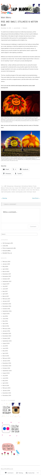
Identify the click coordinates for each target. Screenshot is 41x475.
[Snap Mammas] (20, 10)
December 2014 (7, 363)
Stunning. (4, 198)
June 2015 (5, 348)
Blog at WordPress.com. (7, 469)
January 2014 (6, 390)
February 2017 (6, 299)
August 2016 (6, 313)
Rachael (25, 28)
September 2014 (7, 371)
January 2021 (6, 264)
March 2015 (6, 356)
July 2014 (5, 375)
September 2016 (7, 311)
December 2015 (7, 333)
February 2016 (6, 328)
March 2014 (6, 385)
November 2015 (7, 336)
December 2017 (7, 274)
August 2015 (6, 343)
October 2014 (6, 368)
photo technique (27, 192)
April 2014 (5, 383)
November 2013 (7, 395)
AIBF (5, 186)
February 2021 (6, 261)
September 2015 (7, 341)
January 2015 (6, 361)
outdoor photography (17, 192)
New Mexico (36, 190)
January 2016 (6, 331)
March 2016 (6, 326)
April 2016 (5, 323)
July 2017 (5, 286)
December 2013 (7, 393)
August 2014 (6, 373)
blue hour (11, 188)
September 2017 (7, 281)
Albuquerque (10, 186)
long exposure (21, 190)
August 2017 (6, 284)
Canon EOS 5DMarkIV (21, 188)
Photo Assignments (8, 248)
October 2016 (6, 309)
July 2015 (5, 346)
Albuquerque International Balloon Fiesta (25, 186)
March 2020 (6, 271)
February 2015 (6, 358)
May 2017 (5, 291)
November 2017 (7, 276)
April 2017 (5, 294)
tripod (34, 192)
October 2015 (6, 338)
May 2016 (5, 321)
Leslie (4, 246)
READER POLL (6, 253)
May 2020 (5, 266)
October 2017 (6, 279)
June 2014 (5, 378)
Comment (33, 226)
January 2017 (6, 301)
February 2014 (6, 388)
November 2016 (7, 306)
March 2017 (6, 296)
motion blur (29, 190)
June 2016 (5, 318)
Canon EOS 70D (31, 188)
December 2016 (7, 304)
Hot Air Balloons (12, 190)
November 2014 (7, 366)
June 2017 (5, 289)
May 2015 (5, 351)
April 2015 (5, 353)
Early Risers (36, 198)
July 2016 (5, 316)
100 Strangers (6, 243)
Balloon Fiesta (5, 188)
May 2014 (5, 380)
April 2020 (5, 269)
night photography (6, 192)
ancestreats (17, 28)
